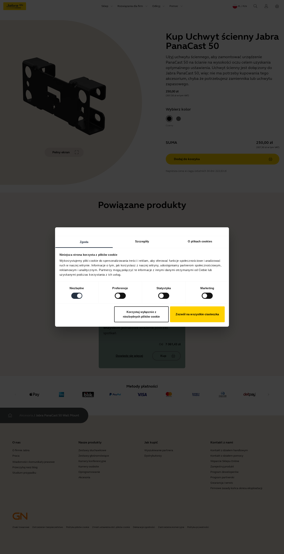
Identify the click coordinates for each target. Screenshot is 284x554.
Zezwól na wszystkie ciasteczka (197, 314)
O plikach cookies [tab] (200, 241)
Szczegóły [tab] (142, 241)
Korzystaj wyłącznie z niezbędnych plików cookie (141, 314)
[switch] (120, 296)
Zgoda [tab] (84, 242)
